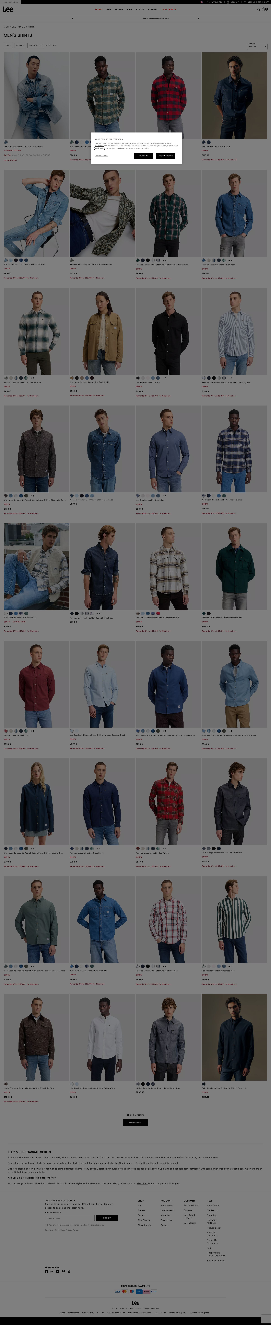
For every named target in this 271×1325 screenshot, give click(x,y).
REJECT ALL (144, 156)
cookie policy (99, 148)
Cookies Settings (101, 156)
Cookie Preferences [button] (126, 148)
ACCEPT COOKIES (166, 156)
